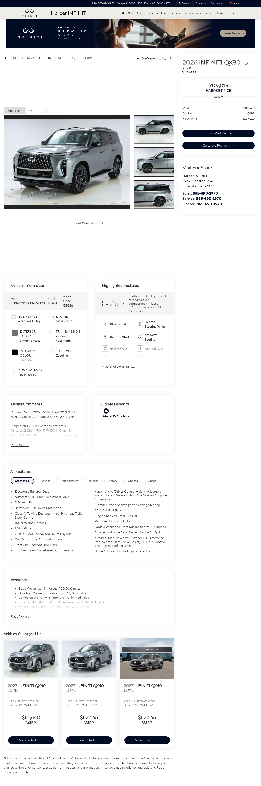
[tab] (22, 480)
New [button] (130, 12)
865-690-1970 (205, 193)
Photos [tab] (14, 111)
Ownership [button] (223, 12)
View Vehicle (29, 740)
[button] (67, 162)
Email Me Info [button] (216, 133)
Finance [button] (209, 12)
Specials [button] (175, 12)
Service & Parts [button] (192, 12)
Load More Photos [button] (87, 223)
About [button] (236, 12)
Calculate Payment (216, 145)
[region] (218, 113)
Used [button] (140, 12)
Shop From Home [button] (157, 12)
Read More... (20, 445)
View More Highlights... (118, 366)
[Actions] (251, 64)
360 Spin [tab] (36, 111)
